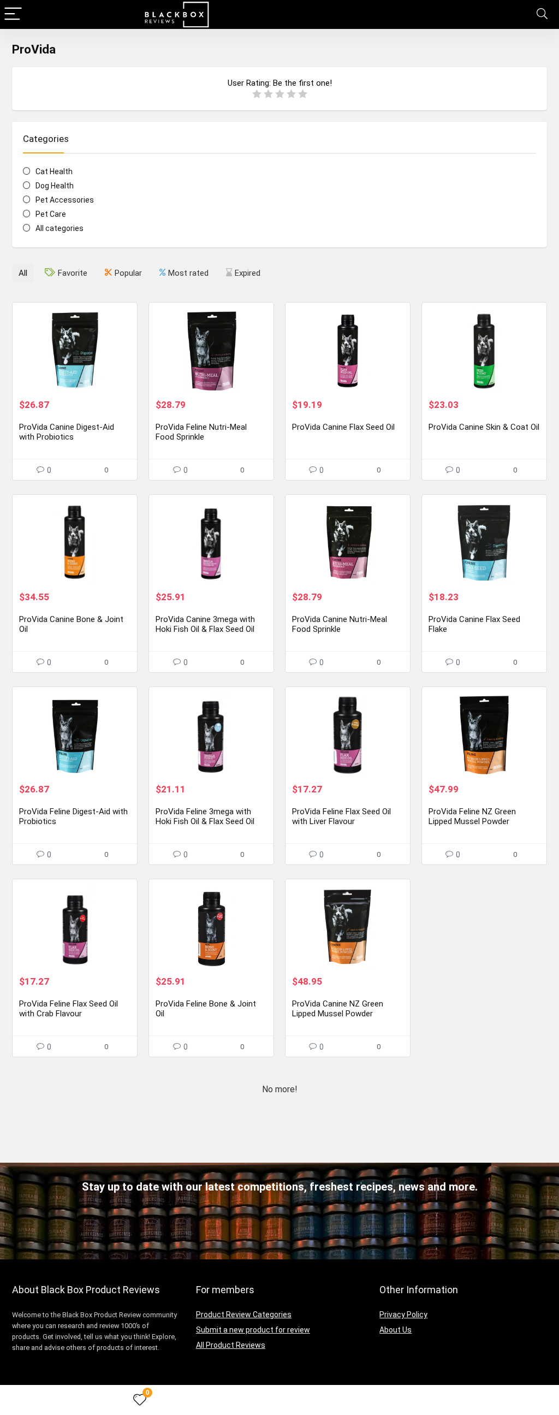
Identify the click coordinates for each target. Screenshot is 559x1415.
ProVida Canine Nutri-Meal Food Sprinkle (339, 624)
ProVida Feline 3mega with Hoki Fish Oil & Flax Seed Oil (205, 816)
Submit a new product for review (253, 1329)
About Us (395, 1329)
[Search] (542, 14)
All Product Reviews (230, 1345)
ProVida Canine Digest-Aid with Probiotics (66, 432)
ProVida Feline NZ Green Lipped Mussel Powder (472, 816)
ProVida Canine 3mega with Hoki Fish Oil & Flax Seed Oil (205, 624)
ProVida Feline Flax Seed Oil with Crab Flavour (68, 1009)
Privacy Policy (403, 1314)
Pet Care (50, 214)
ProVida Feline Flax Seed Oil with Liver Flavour (341, 816)
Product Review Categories (244, 1314)
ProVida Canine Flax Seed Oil (343, 427)
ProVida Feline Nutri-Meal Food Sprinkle (201, 432)
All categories (59, 228)
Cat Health (54, 171)
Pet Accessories (64, 200)
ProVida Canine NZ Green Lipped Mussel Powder (337, 1009)
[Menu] (13, 14)
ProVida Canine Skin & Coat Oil (484, 427)
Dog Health (54, 185)
